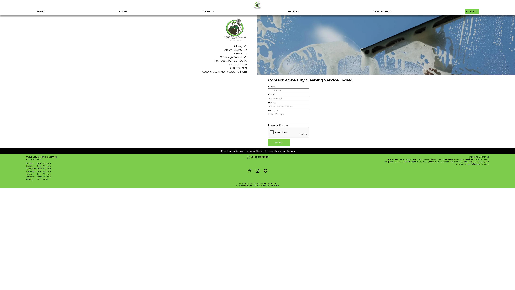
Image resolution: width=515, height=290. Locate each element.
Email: (271, 94)
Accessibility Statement (269, 185)
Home (40, 11)
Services (208, 11)
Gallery (293, 11)
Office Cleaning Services (231, 151)
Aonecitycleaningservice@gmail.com (224, 71)
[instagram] (9, 5)
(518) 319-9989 (238, 68)
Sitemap (256, 185)
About (123, 11)
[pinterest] (15, 5)
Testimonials (383, 11)
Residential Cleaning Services (259, 151)
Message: (273, 110)
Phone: (272, 102)
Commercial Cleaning (284, 151)
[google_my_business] (3, 5)
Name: (271, 86)
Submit (279, 142)
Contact (472, 11)
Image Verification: (278, 125)
